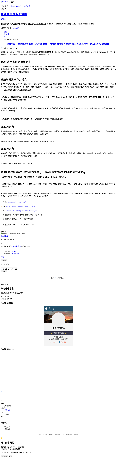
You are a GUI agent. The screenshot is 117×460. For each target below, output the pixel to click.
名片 (5, 36)
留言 (19, 246)
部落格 (6, 34)
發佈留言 (3, 271)
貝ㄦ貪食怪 (4, 236)
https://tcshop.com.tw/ (16, 202)
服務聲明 (75, 434)
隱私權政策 (69, 434)
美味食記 (15, 251)
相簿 (5, 32)
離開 (10, 456)
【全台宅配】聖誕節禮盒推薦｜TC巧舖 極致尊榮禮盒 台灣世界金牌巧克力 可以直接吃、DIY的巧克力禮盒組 (57, 44)
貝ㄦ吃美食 (15, 253)
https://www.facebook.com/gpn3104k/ (21, 206)
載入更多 (3, 260)
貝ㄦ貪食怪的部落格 (14, 14)
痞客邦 (15, 246)
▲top (2, 257)
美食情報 (16, 28)
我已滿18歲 (4, 456)
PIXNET (45, 434)
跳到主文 (4, 19)
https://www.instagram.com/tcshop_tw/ (21, 210)
